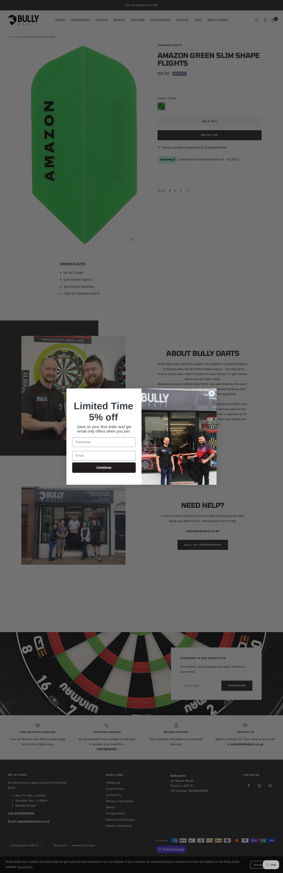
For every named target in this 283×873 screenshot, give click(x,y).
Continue (103, 468)
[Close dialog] (211, 393)
